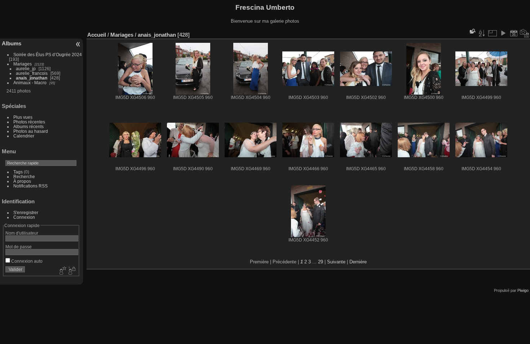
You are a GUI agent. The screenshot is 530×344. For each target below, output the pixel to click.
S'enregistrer (25, 212)
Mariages (22, 64)
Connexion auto (26, 261)
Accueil (96, 35)
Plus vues (22, 117)
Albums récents (28, 126)
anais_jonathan (31, 78)
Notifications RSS (30, 186)
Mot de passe (18, 246)
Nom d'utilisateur (21, 233)
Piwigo (523, 290)
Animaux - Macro (30, 82)
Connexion (24, 217)
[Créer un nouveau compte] (62, 271)
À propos (22, 181)
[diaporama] (503, 33)
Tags (18, 171)
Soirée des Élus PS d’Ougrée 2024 (47, 54)
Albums (11, 43)
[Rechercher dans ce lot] (472, 31)
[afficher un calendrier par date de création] (524, 33)
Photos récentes (29, 121)
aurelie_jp (26, 68)
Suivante (336, 261)
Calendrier (23, 135)
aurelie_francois (32, 73)
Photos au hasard (30, 131)
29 (320, 261)
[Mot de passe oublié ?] (71, 271)
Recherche (24, 176)
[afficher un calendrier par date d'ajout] (513, 33)
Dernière (358, 261)
